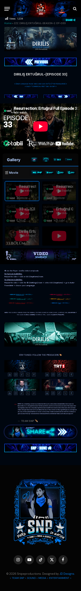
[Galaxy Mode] (34, 159)
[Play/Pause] (37, 172)
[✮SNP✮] (40, 8)
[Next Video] (49, 172)
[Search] (74, 9)
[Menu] (7, 9)
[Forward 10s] (71, 172)
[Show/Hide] (46, 159)
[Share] (69, 160)
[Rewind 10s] (60, 172)
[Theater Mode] (57, 160)
